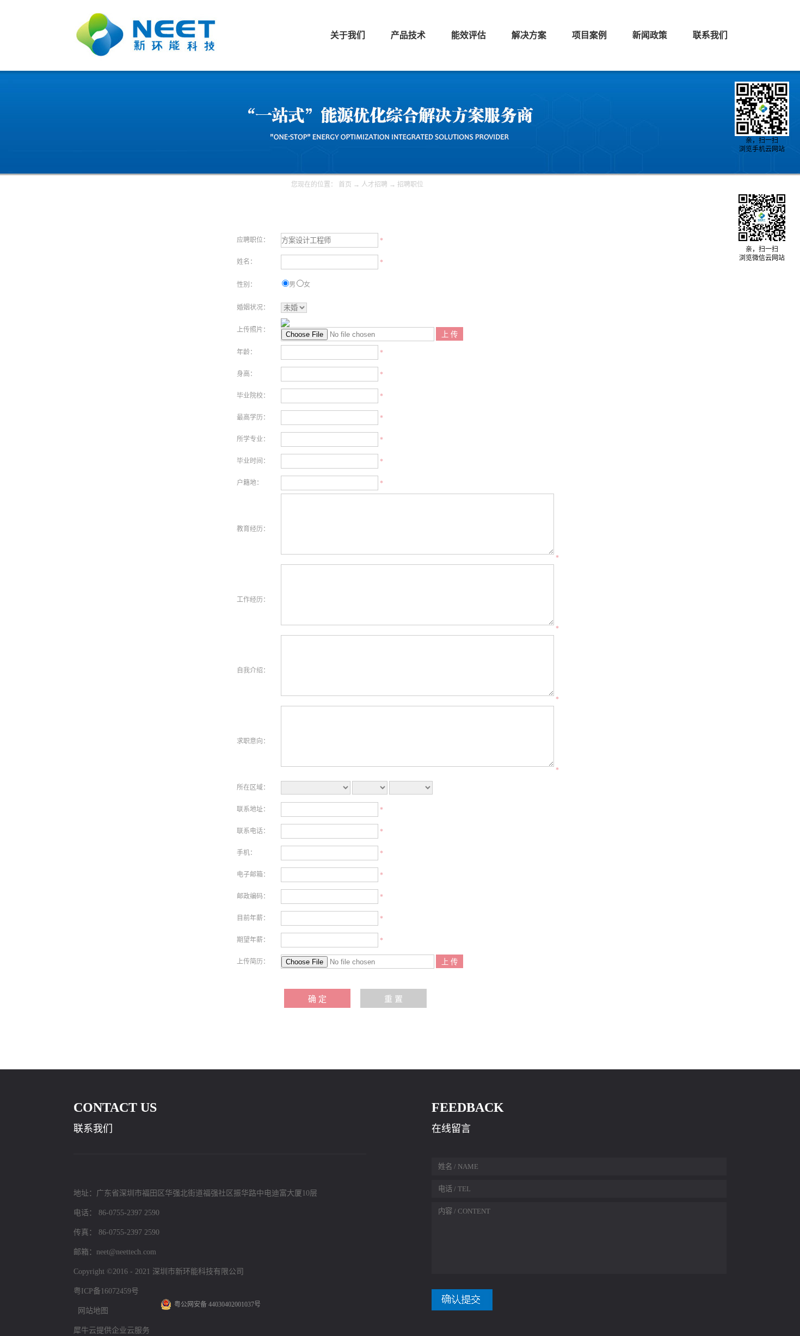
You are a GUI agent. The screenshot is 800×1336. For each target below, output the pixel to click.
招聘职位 (410, 184)
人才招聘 (374, 184)
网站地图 (90, 1311)
